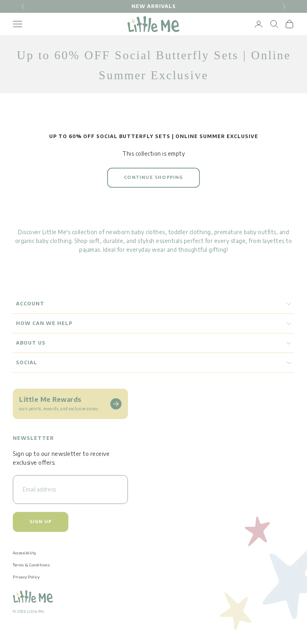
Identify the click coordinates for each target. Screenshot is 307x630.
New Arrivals (154, 6)
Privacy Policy (26, 576)
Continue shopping (153, 177)
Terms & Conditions (31, 564)
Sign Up (41, 522)
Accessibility (24, 552)
